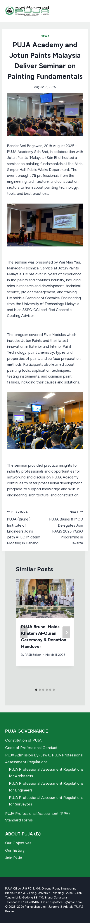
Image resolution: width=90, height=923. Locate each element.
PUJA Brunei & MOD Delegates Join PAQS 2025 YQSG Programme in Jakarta (66, 527)
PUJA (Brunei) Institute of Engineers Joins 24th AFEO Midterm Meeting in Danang (23, 527)
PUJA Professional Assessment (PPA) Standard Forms (37, 817)
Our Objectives (18, 843)
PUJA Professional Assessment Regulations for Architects (46, 772)
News (45, 36)
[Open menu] (81, 10)
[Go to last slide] (24, 632)
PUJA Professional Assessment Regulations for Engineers (46, 786)
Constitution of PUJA (23, 740)
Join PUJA (13, 858)
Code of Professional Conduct (31, 747)
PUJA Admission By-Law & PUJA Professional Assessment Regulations (44, 758)
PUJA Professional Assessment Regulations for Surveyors (46, 801)
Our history (15, 850)
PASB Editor (33, 654)
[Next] (66, 632)
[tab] (36, 690)
